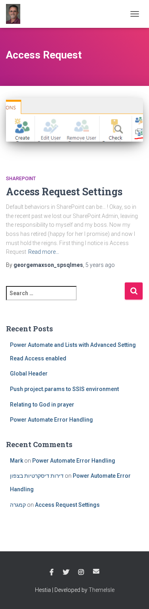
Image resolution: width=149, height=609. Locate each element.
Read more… (43, 252)
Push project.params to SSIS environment (64, 389)
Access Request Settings (64, 191)
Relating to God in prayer (42, 404)
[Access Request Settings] (74, 128)
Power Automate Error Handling (51, 419)
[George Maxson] (16, 14)
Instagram (81, 572)
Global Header (29, 373)
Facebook (52, 572)
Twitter (66, 572)
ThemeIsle (101, 590)
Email (96, 571)
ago (100, 265)
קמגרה (18, 505)
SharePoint (21, 178)
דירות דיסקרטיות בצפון (37, 476)
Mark (16, 460)
